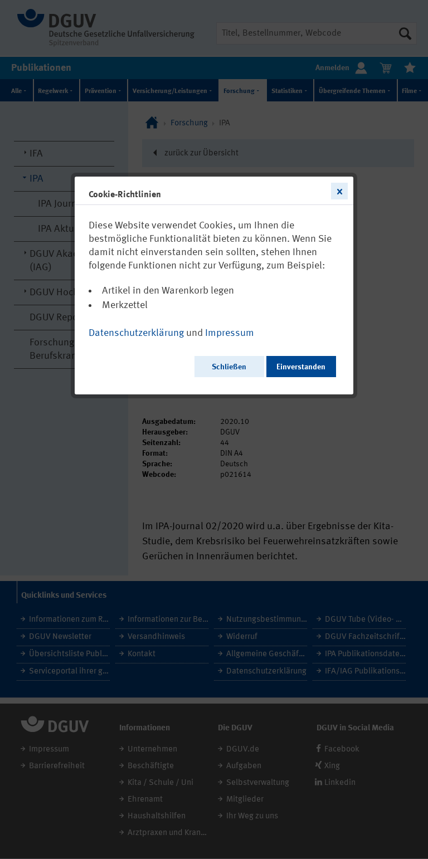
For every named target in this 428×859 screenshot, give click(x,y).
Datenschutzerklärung (136, 333)
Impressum (229, 333)
